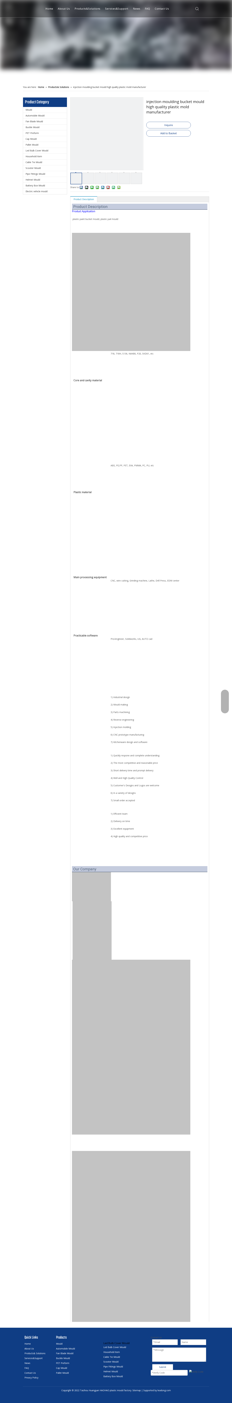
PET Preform (32, 133)
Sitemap (136, 1390)
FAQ (147, 8)
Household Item (34, 156)
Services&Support (116, 8)
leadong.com (164, 1390)
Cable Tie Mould (34, 162)
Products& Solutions (34, 1353)
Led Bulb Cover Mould (37, 150)
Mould (29, 109)
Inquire (168, 125)
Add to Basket (168, 133)
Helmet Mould (33, 179)
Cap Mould (31, 138)
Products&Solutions (87, 8)
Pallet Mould (32, 144)
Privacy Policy (31, 1377)
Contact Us (162, 8)
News (136, 8)
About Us (64, 8)
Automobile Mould (35, 115)
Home (49, 8)
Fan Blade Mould (34, 121)
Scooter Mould (33, 168)
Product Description (84, 199)
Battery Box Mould (35, 185)
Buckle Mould (32, 127)
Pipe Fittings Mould (35, 173)
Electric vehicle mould (37, 191)
